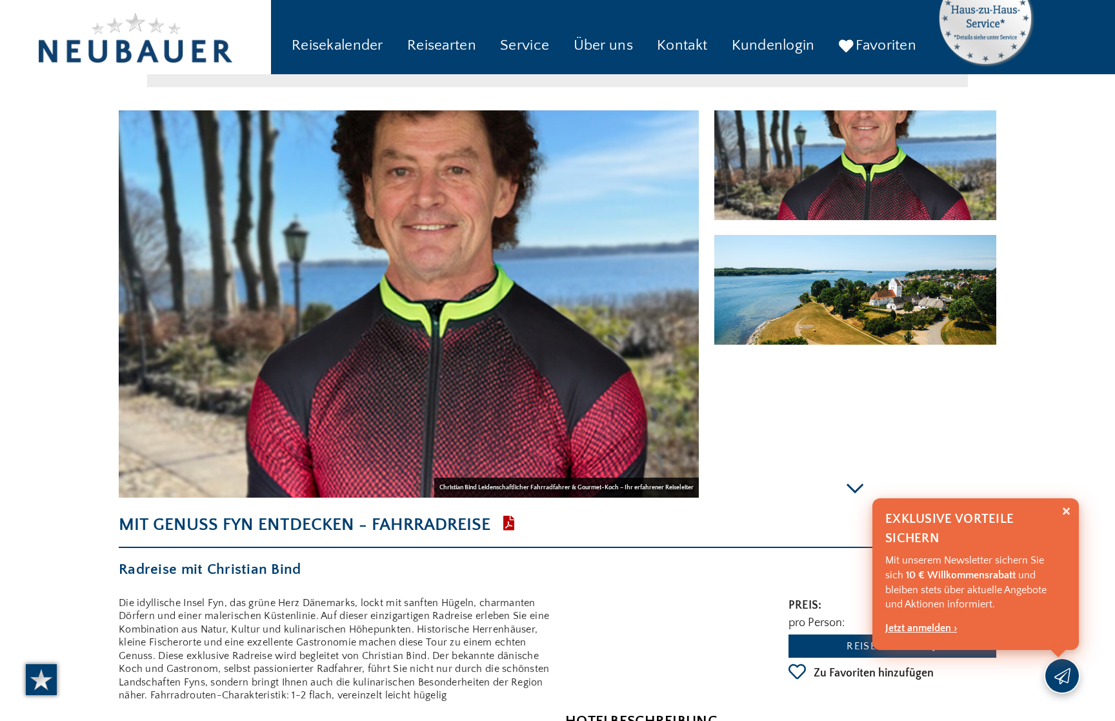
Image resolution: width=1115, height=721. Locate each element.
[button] (337, 46)
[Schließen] (1066, 511)
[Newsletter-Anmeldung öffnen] (1062, 676)
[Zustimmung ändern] (41, 679)
